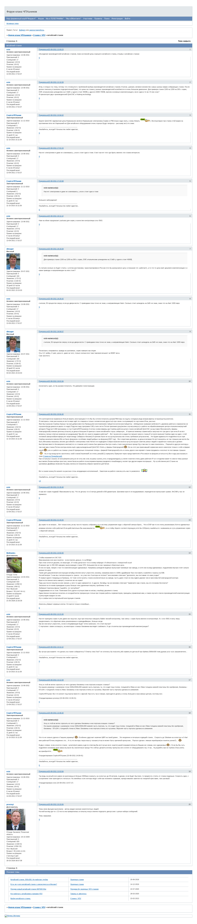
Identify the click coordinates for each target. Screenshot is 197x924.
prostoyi (10, 804)
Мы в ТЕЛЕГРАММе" (55, 19)
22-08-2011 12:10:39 (56, 82)
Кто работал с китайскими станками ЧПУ (26, 894)
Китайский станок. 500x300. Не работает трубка (29, 879)
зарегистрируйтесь (36, 30)
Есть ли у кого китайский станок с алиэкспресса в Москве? (33, 884)
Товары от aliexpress (78, 894)
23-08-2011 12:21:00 (56, 614)
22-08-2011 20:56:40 (56, 414)
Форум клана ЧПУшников (19, 35)
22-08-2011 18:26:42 (56, 299)
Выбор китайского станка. (20, 898)
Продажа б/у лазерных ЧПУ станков (84, 889)
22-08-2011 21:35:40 (56, 487)
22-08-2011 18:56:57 (56, 331)
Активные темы (12, 23)
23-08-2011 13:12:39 (56, 680)
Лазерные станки (77, 879)
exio (8, 50)
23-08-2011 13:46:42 (56, 713)
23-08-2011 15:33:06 (56, 804)
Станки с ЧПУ (39, 35)
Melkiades (10, 553)
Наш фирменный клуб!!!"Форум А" (21, 19)
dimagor (10, 249)
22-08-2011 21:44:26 (56, 520)
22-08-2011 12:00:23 (56, 49)
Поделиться (43, 49)
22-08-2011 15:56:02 (56, 115)
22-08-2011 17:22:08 (56, 181)
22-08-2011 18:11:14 (55, 216)
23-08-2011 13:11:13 (55, 647)
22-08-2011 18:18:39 (56, 249)
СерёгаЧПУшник (13, 115)
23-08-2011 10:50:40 (56, 553)
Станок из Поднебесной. (52, 456)
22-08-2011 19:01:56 (56, 381)
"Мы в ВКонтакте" (73, 19)
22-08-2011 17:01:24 (56, 148)
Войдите (22, 30)
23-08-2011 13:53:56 (56, 771)
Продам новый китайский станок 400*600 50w (28, 889)
